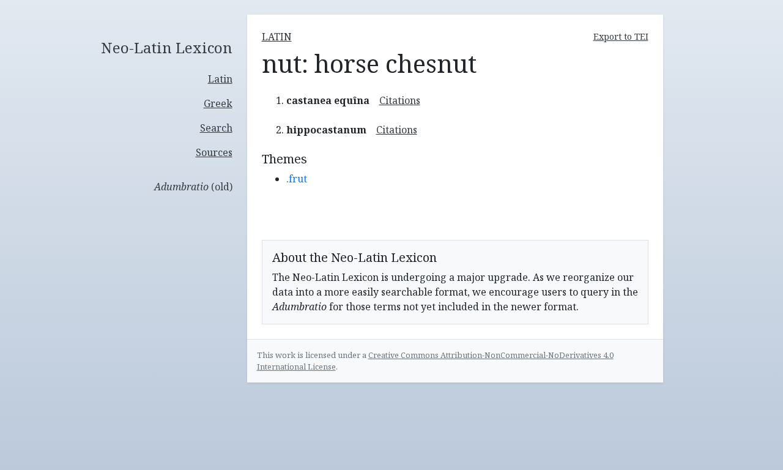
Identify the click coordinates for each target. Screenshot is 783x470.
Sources (214, 152)
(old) (193, 186)
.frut (296, 178)
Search (216, 128)
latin (277, 36)
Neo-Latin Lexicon (166, 48)
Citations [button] (399, 100)
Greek (218, 103)
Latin (220, 79)
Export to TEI (620, 36)
